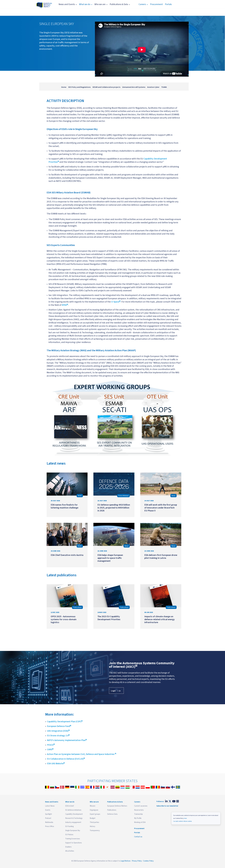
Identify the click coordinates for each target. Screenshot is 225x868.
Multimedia (49, 822)
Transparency (95, 830)
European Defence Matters (117, 806)
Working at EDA (140, 822)
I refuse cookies (187, 821)
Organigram (94, 810)
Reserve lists (139, 810)
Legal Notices (125, 861)
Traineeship (138, 814)
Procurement (156, 4)
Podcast (48, 818)
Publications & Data (119, 4)
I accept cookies (178, 821)
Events (47, 810)
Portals (168, 4)
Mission (92, 806)
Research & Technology (73, 818)
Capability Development (74, 814)
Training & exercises (72, 838)
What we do (84, 4)
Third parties (94, 822)
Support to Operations (73, 843)
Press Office (49, 826)
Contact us (138, 836)
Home (63, 87)
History (92, 826)
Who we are (99, 4)
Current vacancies (140, 806)
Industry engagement (73, 822)
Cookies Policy (148, 861)
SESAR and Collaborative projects (106, 87)
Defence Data (112, 814)
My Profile (137, 818)
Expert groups (95, 814)
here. (185, 818)
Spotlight (48, 814)
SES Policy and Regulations (79, 87)
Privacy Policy (137, 861)
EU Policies (69, 834)
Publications (111, 810)
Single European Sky (72, 830)
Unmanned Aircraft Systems (133, 87)
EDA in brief (69, 806)
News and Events (67, 4)
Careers (142, 4)
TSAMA (164, 87)
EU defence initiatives (73, 810)
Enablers (68, 847)
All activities (69, 851)
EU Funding (69, 826)
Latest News (50, 806)
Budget (92, 818)
